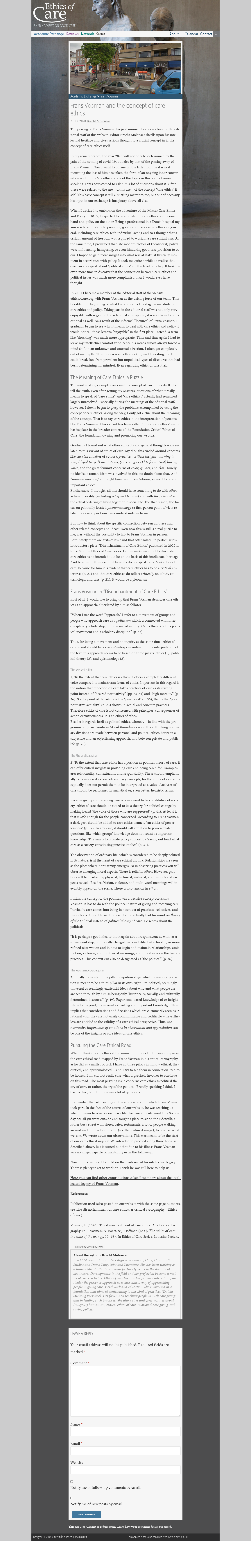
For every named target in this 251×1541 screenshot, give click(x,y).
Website (76, 1462)
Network (87, 34)
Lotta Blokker (80, 1537)
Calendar (191, 34)
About (174, 34)
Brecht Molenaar (98, 120)
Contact (206, 34)
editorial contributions (89, 1246)
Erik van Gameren (51, 1537)
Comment (79, 1363)
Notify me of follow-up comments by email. (105, 1487)
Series (100, 34)
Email (76, 1443)
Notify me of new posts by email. (96, 1504)
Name (76, 1424)
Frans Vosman (109, 96)
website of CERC (180, 1537)
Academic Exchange (49, 34)
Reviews (72, 34)
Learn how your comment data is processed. (144, 1526)
